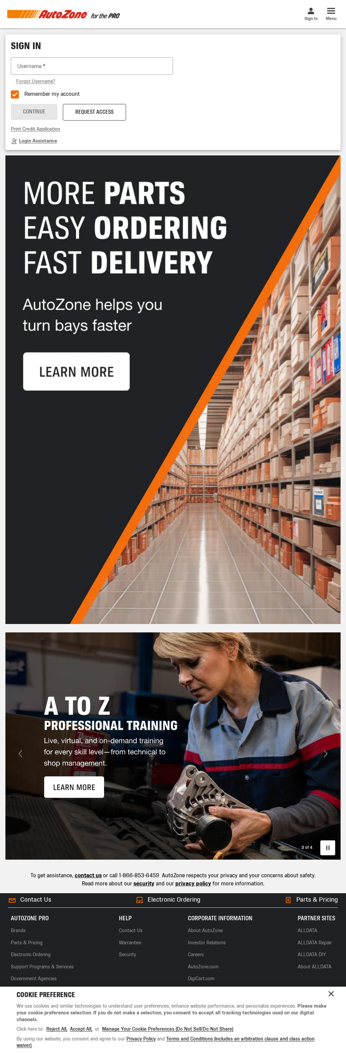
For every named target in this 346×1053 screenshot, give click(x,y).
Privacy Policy (141, 1039)
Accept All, (81, 1029)
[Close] (331, 994)
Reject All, (56, 1029)
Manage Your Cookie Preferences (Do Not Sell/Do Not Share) (167, 1029)
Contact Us (35, 899)
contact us (88, 875)
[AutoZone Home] (63, 14)
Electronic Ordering (174, 899)
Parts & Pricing (317, 899)
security (143, 883)
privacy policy (193, 883)
